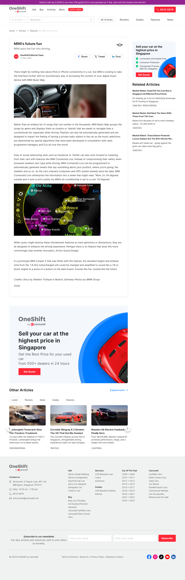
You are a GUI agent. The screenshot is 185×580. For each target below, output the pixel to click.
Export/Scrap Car (76, 481)
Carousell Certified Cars (79, 510)
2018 (124, 490)
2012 (124, 481)
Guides (140, 19)
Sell (34, 9)
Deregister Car (75, 487)
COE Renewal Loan (104, 474)
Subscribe (167, 538)
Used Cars (154, 481)
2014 (124, 484)
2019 (132, 490)
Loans (98, 477)
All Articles (17, 19)
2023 (132, 497)
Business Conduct (114, 557)
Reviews (124, 19)
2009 (132, 474)
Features (155, 19)
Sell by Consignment (78, 477)
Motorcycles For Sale (159, 497)
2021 (132, 494)
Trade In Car (74, 490)
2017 (132, 487)
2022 (124, 497)
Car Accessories (156, 494)
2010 (124, 477)
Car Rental (154, 484)
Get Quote (29, 371)
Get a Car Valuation (77, 484)
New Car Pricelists (76, 500)
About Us (84, 557)
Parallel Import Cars (158, 487)
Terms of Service (69, 557)
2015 (132, 484)
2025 (132, 500)
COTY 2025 (75, 9)
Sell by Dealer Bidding (78, 474)
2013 (132, 481)
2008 (124, 474)
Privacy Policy (97, 557)
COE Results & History (105, 490)
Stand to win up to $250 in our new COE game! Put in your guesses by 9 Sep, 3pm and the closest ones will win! (92, 2)
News (170, 19)
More (62, 9)
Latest (15, 400)
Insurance (99, 481)
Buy (42, 9)
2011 (132, 477)
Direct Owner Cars (157, 477)
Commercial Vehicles (158, 490)
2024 (124, 500)
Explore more (117, 390)
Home (12, 30)
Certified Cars (155, 474)
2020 (124, 494)
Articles (51, 9)
